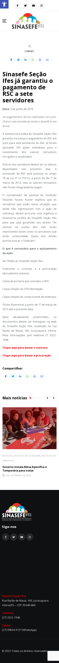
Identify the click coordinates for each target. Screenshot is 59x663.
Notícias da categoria (27, 455)
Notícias (7, 455)
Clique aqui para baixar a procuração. (26, 355)
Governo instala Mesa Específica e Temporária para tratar (24, 468)
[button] (4, 4)
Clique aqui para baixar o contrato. (25, 347)
